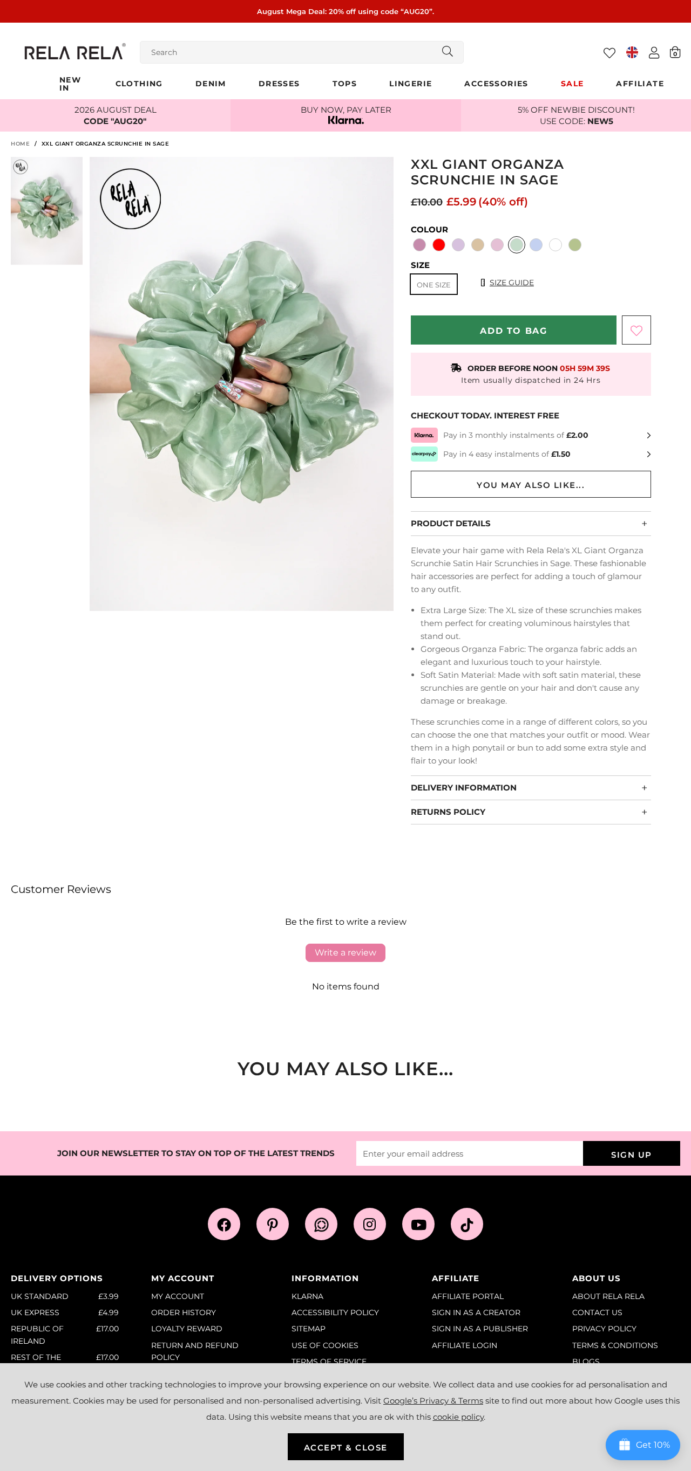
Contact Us (597, 1312)
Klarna (307, 1296)
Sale (572, 83)
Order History (183, 1312)
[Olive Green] (575, 246)
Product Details (451, 523)
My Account (177, 1296)
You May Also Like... (531, 485)
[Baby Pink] (419, 246)
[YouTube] (418, 1224)
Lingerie (410, 83)
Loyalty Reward (186, 1328)
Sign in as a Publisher (480, 1328)
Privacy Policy (604, 1328)
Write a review (345, 952)
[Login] (654, 52)
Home (20, 143)
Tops (345, 83)
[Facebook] (224, 1224)
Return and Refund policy (195, 1351)
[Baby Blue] (536, 246)
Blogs (586, 1361)
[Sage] (516, 246)
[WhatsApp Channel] (321, 1224)
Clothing (139, 83)
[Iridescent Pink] (497, 246)
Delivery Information (464, 787)
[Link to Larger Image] (242, 385)
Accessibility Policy (335, 1312)
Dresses (279, 83)
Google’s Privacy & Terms (433, 1401)
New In (70, 84)
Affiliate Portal (468, 1296)
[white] (555, 246)
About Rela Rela (608, 1296)
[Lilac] (458, 246)
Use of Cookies (325, 1345)
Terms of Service (329, 1361)
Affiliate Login (464, 1345)
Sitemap (309, 1328)
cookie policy (458, 1417)
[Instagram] (370, 1224)
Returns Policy (448, 812)
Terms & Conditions (615, 1345)
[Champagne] (477, 246)
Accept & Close (346, 1447)
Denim (210, 83)
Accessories (496, 83)
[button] (675, 52)
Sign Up (631, 1155)
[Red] (439, 246)
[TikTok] (467, 1224)
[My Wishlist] (609, 53)
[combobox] (302, 52)
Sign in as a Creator (476, 1312)
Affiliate (640, 83)
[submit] (447, 52)
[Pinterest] (272, 1224)
